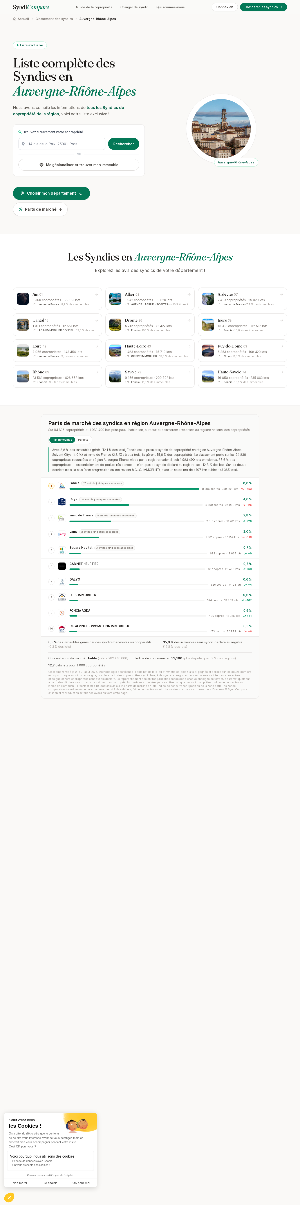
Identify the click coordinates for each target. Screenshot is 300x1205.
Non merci (20, 1183)
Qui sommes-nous (170, 7)
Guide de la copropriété (94, 7)
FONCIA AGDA (79, 610)
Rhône (41, 372)
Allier (132, 294)
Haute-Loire (138, 346)
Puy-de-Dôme (232, 346)
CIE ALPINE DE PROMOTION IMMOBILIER (99, 626)
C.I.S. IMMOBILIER (82, 595)
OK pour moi (81, 1183)
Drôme (133, 320)
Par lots (83, 439)
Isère (225, 320)
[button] (9, 1197)
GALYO (74, 579)
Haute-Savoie (232, 372)
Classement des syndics (54, 19)
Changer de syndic (134, 7)
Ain (38, 294)
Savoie (133, 372)
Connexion (224, 7)
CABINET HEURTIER (83, 564)
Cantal (41, 320)
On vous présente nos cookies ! (31, 1165)
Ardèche (228, 294)
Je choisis (50, 1183)
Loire (39, 346)
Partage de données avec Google (32, 1161)
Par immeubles (62, 439)
